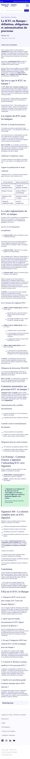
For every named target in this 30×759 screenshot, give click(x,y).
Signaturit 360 (8, 400)
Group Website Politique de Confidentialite (9, 752)
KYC (2, 57)
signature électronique (18, 474)
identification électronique (15, 540)
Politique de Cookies (13, 749)
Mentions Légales (5, 749)
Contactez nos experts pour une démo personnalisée (13, 587)
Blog (2, 10)
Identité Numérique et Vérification (13, 10)
